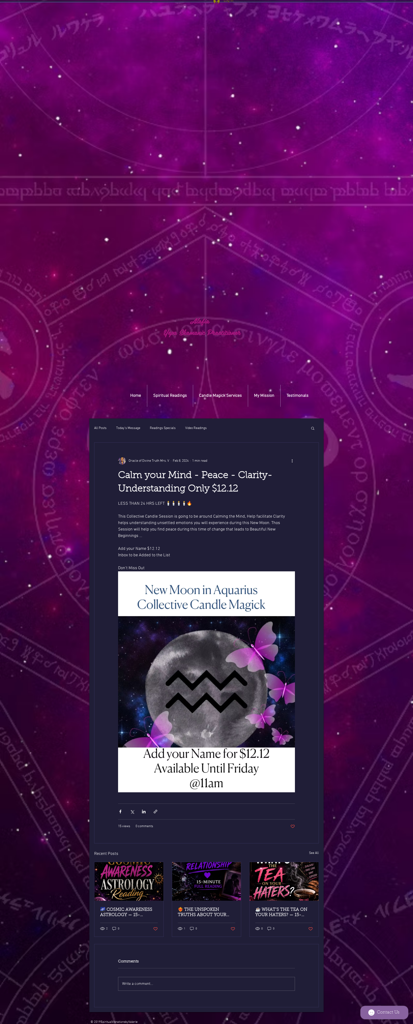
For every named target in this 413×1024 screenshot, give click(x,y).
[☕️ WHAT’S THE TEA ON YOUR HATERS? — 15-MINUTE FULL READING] (284, 881)
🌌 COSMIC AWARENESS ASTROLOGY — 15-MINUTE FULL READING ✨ (126, 913)
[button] (312, 428)
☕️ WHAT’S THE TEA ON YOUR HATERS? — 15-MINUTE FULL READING (281, 913)
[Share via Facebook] (120, 811)
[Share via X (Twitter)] (132, 811)
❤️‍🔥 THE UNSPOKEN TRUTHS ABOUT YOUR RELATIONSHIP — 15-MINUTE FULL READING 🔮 (203, 913)
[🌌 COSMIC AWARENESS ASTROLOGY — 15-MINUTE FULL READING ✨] (128, 881)
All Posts (100, 428)
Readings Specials (163, 428)
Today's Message (128, 428)
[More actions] (292, 461)
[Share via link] (155, 811)
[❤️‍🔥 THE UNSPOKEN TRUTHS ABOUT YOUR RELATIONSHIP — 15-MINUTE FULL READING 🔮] (206, 881)
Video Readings (196, 428)
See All (314, 853)
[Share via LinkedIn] (143, 811)
